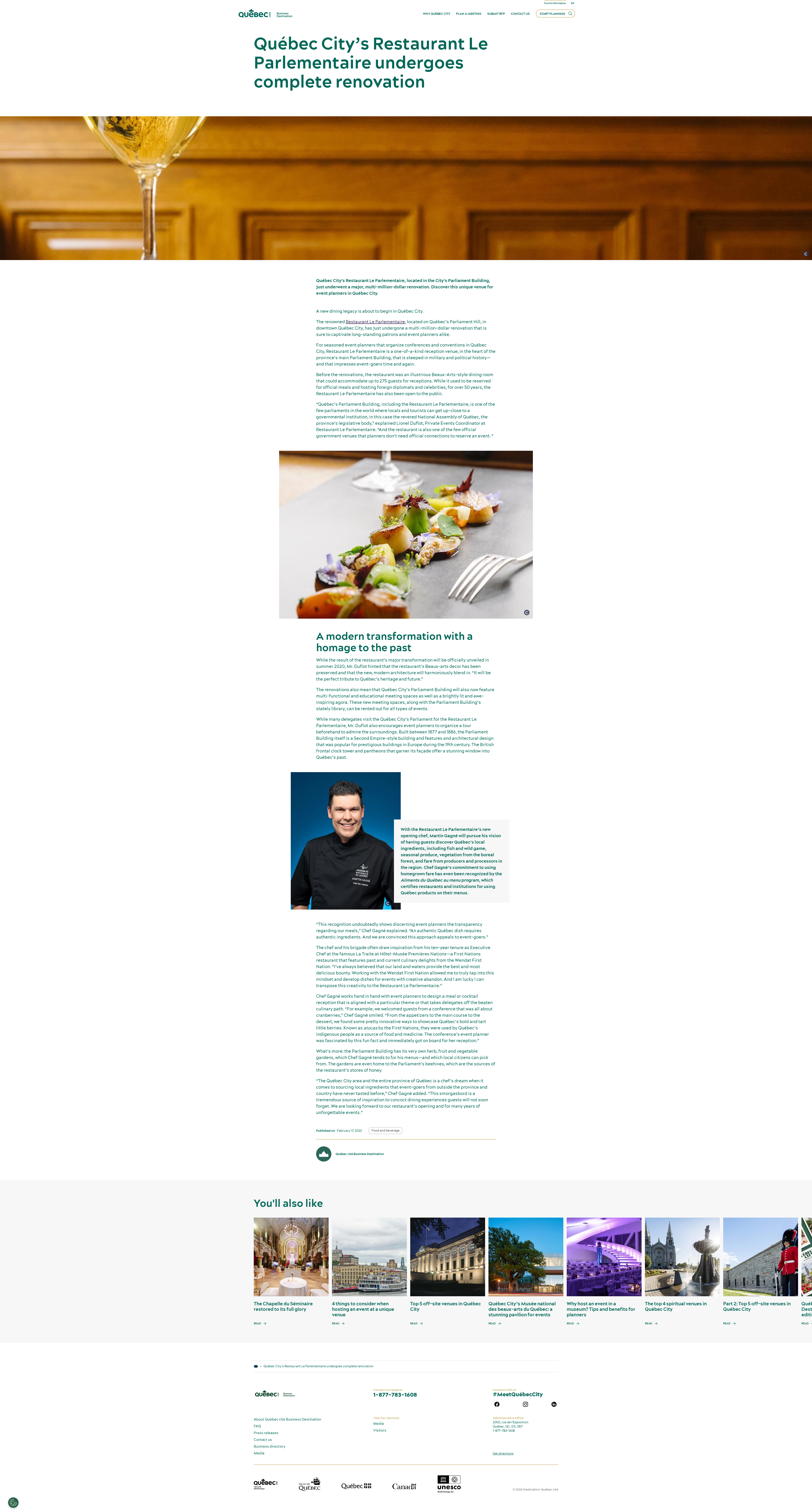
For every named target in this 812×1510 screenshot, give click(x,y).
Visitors (379, 1430)
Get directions (503, 1453)
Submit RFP (496, 14)
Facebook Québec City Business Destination (497, 1404)
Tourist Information (555, 3)
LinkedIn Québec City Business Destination (554, 1404)
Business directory (269, 1446)
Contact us (520, 14)
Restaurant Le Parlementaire (375, 321)
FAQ (257, 1426)
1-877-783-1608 (395, 1394)
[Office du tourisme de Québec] (265, 1484)
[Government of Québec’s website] (356, 1486)
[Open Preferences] (13, 1502)
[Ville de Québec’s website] (309, 1484)
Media (259, 1453)
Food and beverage (385, 1130)
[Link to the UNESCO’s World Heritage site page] (449, 1484)
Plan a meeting (468, 14)
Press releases (266, 1433)
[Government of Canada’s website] (404, 1486)
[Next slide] (800, 1257)
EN (572, 3)
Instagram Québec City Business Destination (525, 1404)
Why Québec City (436, 14)
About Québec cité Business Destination (287, 1419)
